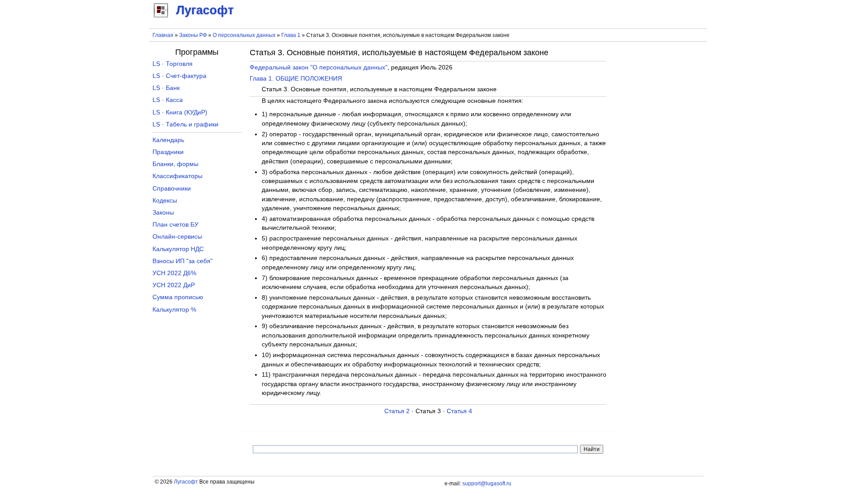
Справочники (171, 188)
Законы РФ (193, 35)
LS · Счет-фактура (179, 76)
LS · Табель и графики (185, 124)
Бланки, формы (175, 164)
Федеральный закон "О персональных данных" (318, 67)
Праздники (168, 152)
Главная (162, 35)
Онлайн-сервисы (177, 236)
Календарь (168, 140)
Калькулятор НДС (178, 249)
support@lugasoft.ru (486, 483)
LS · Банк (166, 88)
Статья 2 (397, 411)
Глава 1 (290, 35)
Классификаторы (177, 176)
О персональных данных (244, 35)
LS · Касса (167, 100)
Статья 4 (459, 411)
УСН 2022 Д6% (174, 273)
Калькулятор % (174, 309)
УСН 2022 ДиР (173, 285)
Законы (163, 212)
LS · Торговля (172, 64)
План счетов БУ (175, 224)
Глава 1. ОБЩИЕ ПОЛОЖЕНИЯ (296, 78)
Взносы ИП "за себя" (182, 261)
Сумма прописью (177, 297)
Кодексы (164, 200)
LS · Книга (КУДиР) (179, 112)
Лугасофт (186, 482)
